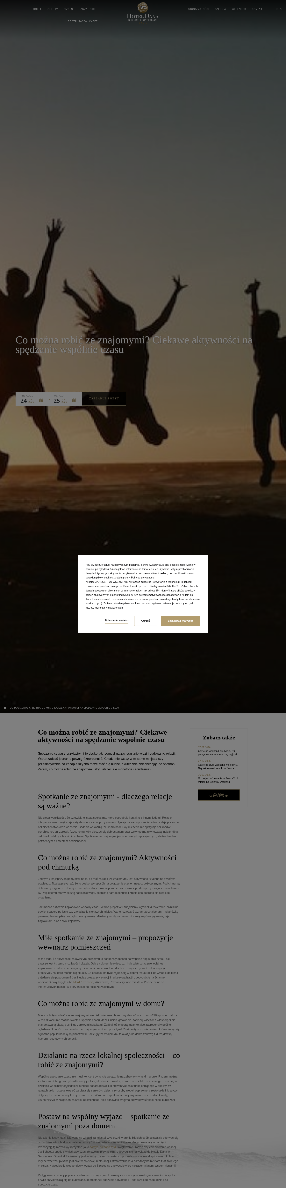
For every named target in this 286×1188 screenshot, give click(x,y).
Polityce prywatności (142, 577)
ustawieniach (115, 607)
